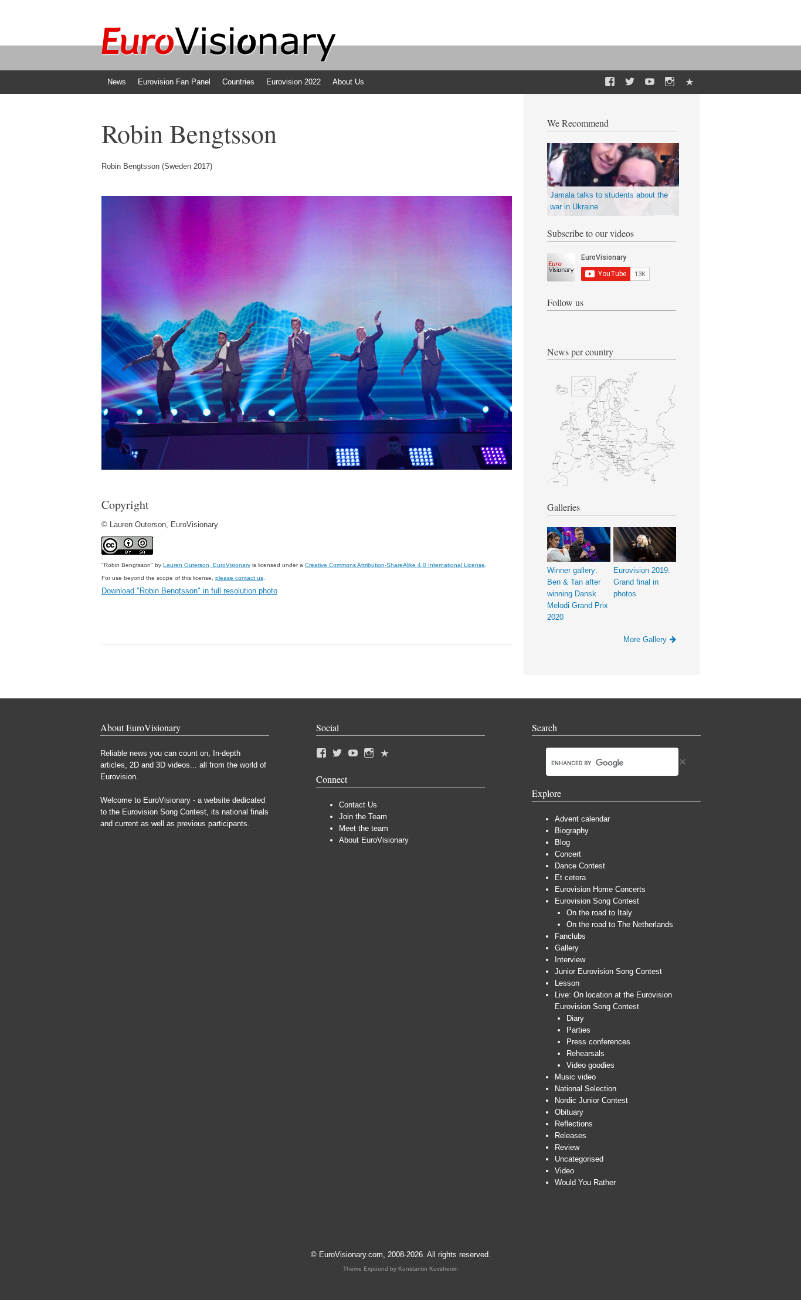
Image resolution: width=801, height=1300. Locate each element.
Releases (570, 1135)
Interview (570, 959)
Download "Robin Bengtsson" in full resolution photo (189, 590)
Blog (562, 842)
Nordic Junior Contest (591, 1100)
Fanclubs (570, 936)
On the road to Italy (599, 912)
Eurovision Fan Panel (174, 81)
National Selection (585, 1088)
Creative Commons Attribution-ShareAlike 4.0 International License (395, 565)
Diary (575, 1018)
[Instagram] (670, 82)
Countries (238, 81)
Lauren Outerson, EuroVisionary (206, 565)
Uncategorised (579, 1159)
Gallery (567, 947)
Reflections (574, 1123)
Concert (568, 854)
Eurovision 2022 (293, 81)
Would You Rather (585, 1182)
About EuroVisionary (374, 840)
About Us (348, 81)
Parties (578, 1030)
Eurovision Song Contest (597, 901)
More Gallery (645, 639)
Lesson (567, 983)
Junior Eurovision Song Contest (608, 971)
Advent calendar (582, 818)
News (116, 81)
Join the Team (363, 816)
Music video (575, 1076)
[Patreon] (690, 82)
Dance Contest (580, 865)
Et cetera (570, 877)
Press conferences (598, 1041)
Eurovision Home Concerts (600, 889)
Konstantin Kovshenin (428, 1268)
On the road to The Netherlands (619, 924)
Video (564, 1170)
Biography (572, 830)
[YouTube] (650, 82)
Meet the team (363, 828)
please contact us (239, 578)
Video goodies (590, 1065)
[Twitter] (630, 82)
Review (567, 1147)
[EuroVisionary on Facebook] (610, 82)
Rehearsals (585, 1053)
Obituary (569, 1112)
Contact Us (358, 804)
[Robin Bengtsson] (306, 467)
